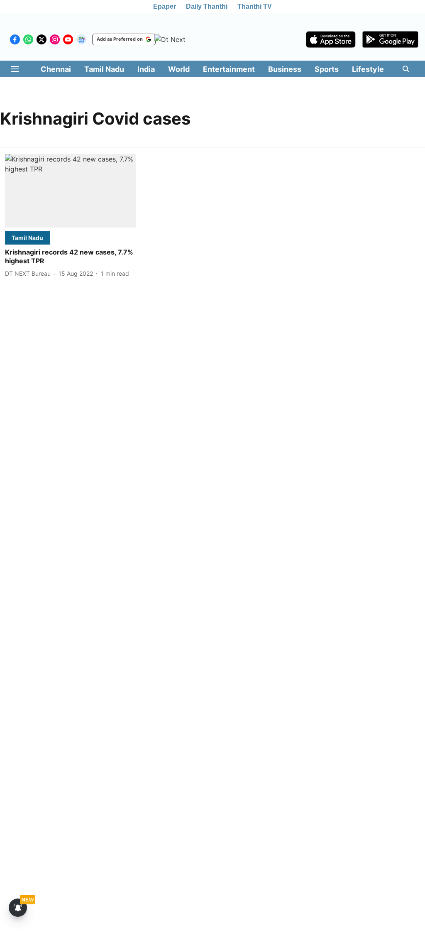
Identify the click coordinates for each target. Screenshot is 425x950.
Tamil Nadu (104, 69)
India (146, 69)
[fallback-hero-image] (70, 191)
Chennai (56, 69)
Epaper (164, 6)
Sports (327, 69)
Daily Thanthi (206, 6)
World (179, 69)
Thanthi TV (254, 6)
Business (284, 69)
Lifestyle (368, 69)
